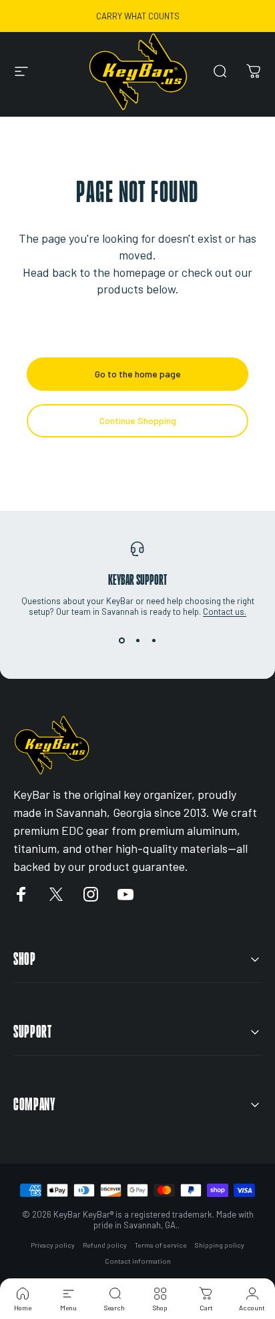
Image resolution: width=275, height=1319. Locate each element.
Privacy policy (53, 1245)
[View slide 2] (137, 641)
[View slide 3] (154, 641)
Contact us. (224, 611)
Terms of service (161, 1245)
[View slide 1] (121, 641)
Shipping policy (219, 1245)
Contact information (138, 1261)
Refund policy (105, 1245)
